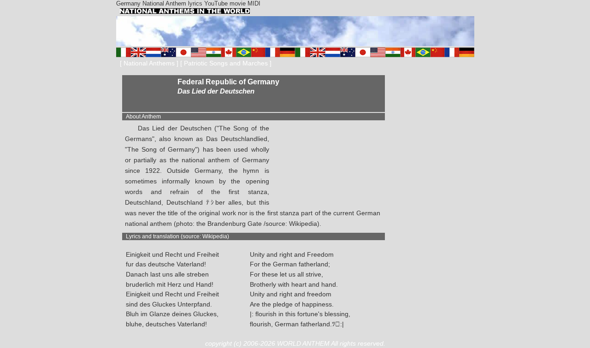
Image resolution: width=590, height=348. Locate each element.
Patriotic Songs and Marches (226, 63)
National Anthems (149, 63)
